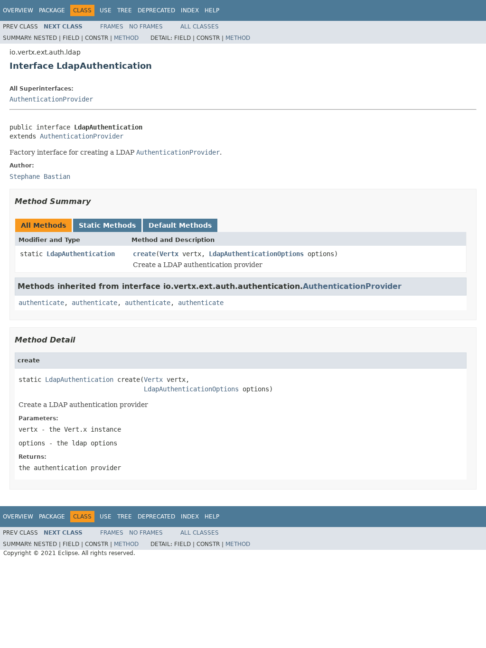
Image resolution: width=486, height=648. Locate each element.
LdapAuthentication (81, 254)
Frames (111, 26)
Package (52, 10)
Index (190, 10)
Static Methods (107, 225)
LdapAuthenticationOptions (256, 254)
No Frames (146, 26)
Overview (18, 10)
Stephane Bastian (39, 176)
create (144, 254)
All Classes (199, 26)
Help (212, 10)
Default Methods (180, 225)
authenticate (41, 302)
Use (106, 10)
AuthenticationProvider (51, 99)
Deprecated (156, 10)
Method (126, 38)
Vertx (168, 254)
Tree (124, 10)
